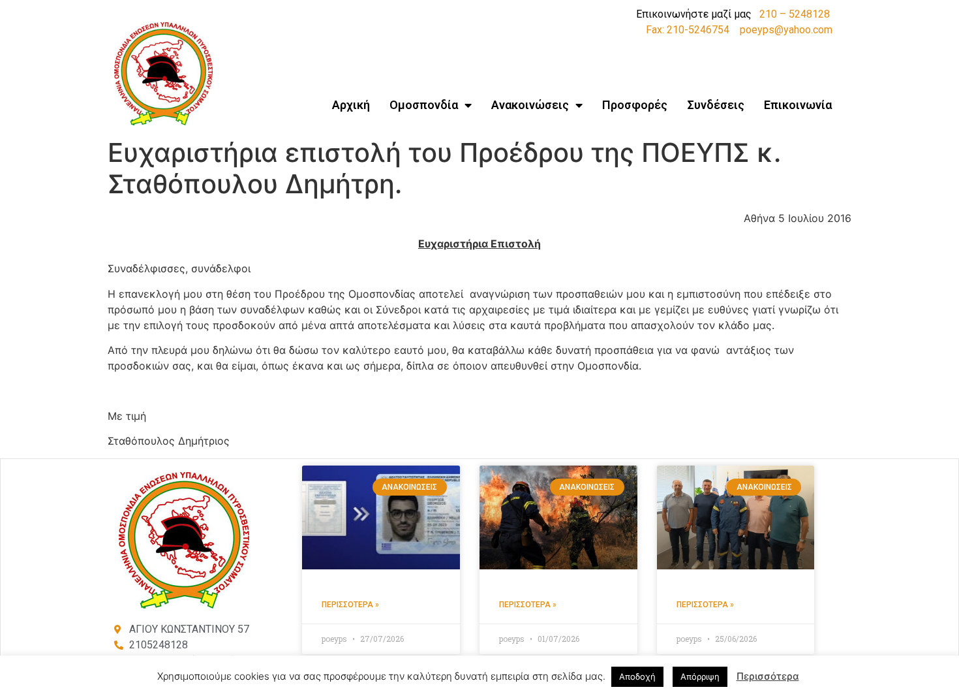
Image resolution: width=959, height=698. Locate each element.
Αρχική (351, 105)
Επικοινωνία (798, 105)
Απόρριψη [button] (700, 676)
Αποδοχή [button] (637, 676)
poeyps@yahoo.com (786, 30)
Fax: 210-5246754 (687, 30)
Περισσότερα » (350, 604)
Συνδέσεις (715, 105)
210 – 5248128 (794, 14)
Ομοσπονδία (423, 105)
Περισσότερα (768, 676)
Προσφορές (634, 105)
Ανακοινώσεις (530, 105)
